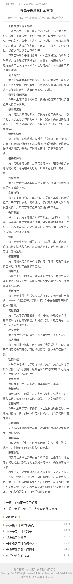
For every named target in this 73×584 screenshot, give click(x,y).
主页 (18, 4)
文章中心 (28, 4)
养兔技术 (41, 4)
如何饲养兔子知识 (25, 502)
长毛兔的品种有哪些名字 (22, 543)
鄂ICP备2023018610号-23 (39, 577)
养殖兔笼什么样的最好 (20, 525)
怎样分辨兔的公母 (17, 555)
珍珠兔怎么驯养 (16, 537)
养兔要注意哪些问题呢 (20, 549)
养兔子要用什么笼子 (19, 531)
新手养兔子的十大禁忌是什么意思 (35, 508)
